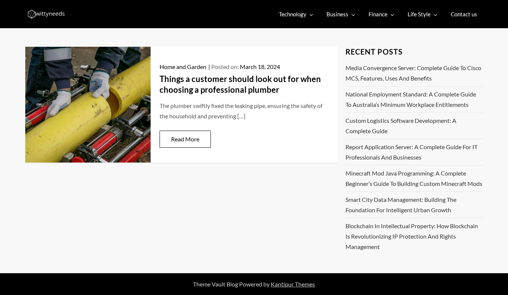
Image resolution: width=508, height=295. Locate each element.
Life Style (419, 14)
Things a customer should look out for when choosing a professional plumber (240, 84)
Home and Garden (183, 66)
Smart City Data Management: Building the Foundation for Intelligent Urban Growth (400, 204)
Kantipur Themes (293, 284)
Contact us (464, 14)
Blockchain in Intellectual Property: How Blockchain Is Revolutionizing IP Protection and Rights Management (411, 236)
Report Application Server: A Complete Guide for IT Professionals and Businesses (411, 152)
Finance (378, 14)
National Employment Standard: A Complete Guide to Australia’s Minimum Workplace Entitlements (410, 99)
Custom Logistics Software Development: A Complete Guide (400, 125)
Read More (185, 138)
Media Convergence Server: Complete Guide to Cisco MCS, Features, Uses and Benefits (413, 73)
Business (337, 14)
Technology (292, 14)
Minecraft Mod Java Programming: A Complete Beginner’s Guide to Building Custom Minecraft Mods (413, 178)
